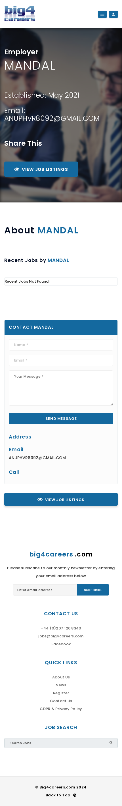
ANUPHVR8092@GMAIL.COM (52, 118)
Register (61, 693)
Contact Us (61, 701)
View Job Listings (45, 169)
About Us (61, 677)
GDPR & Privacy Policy (61, 709)
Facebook (61, 644)
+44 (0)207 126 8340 (61, 628)
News (61, 685)
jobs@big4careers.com (60, 636)
